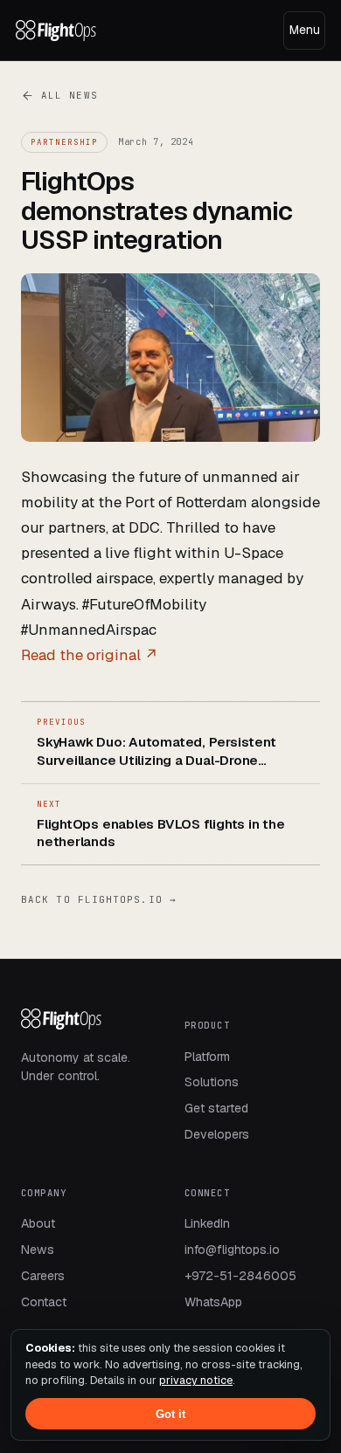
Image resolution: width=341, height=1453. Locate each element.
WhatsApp (213, 1302)
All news (69, 95)
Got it (170, 1414)
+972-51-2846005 (240, 1276)
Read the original (89, 655)
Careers (43, 1276)
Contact (43, 1302)
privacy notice (196, 1380)
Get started (216, 1108)
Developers (216, 1134)
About (38, 1223)
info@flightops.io (232, 1249)
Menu (304, 30)
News (37, 1249)
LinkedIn (207, 1223)
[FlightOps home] (56, 30)
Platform (207, 1056)
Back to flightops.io (99, 899)
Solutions (211, 1082)
